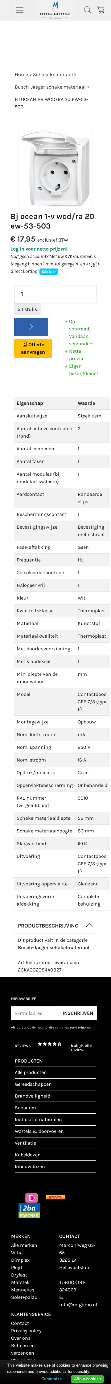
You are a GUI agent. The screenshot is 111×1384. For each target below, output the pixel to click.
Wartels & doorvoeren (39, 1131)
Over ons (21, 1338)
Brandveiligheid (32, 1096)
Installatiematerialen (38, 1119)
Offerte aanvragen (33, 348)
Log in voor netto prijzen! (39, 249)
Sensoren (25, 1108)
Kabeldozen (28, 1155)
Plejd (16, 1267)
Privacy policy (26, 1331)
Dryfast (19, 1275)
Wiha (17, 1252)
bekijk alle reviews (81, 1047)
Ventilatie (25, 1143)
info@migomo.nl (78, 1305)
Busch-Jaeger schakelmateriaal (53, 947)
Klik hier (49, 271)
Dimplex (20, 1260)
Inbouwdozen (30, 1166)
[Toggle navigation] (19, 10)
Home (21, 74)
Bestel (31, 327)
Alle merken (24, 1245)
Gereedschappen (33, 1084)
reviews (23, 1046)
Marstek (20, 1282)
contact (20, 1323)
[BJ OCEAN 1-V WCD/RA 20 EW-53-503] (55, 169)
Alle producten (31, 1072)
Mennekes (22, 1290)
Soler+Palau (24, 1297)
